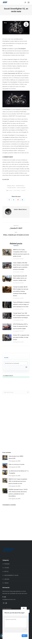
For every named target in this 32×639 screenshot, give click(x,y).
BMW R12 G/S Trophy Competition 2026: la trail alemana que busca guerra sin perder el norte (21, 253)
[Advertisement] (14, 422)
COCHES (6, 567)
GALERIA (6, 579)
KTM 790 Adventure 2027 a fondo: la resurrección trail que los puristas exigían (20, 326)
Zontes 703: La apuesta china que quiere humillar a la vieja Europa (21, 337)
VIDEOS (6, 583)
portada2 (23, 190)
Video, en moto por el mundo (16, 464)
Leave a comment (21, 187)
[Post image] (6, 252)
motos (11, 190)
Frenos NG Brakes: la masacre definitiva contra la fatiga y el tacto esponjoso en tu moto (21, 304)
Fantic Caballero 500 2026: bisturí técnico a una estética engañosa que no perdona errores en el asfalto (21, 266)
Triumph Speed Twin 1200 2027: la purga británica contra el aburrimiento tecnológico (21, 315)
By (20, 185)
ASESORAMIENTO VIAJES (11, 575)
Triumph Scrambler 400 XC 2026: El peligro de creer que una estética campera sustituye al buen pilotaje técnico (20, 291)
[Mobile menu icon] (29, 2)
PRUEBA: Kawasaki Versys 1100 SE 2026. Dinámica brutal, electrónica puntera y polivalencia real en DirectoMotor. (18, 493)
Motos (5, 22)
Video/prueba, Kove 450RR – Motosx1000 (16, 457)
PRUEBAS (7, 564)
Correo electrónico (6, 608)
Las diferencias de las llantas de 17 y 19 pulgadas (18, 472)
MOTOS (6, 571)
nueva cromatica (16, 190)
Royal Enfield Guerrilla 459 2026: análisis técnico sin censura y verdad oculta (20, 278)
